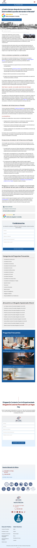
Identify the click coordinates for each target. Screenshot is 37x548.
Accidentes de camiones (9, 263)
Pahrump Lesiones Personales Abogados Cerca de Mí (14, 312)
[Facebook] (12, 512)
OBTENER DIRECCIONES (7, 477)
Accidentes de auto (8, 261)
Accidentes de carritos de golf (10, 265)
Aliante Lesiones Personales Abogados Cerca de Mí (14, 325)
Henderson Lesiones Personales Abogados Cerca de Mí (14, 308)
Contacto (14, 540)
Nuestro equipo (15, 533)
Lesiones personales (8, 287)
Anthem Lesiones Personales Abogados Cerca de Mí (14, 323)
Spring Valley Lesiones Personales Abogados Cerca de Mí (15, 318)
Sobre (14, 529)
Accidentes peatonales (8, 276)
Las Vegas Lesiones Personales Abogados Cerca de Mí (14, 306)
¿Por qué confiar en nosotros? (9, 210)
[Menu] (35, 2)
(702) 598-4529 (19, 4)
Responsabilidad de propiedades (5, 536)
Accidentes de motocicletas (9, 270)
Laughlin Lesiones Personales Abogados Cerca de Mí (14, 314)
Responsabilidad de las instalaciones (11, 295)
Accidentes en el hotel (8, 274)
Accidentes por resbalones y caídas (11, 280)
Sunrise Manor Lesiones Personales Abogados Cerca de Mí (15, 321)
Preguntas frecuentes (7, 31)
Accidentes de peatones (8, 272)
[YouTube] (19, 512)
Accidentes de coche (8, 267)
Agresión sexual (7, 282)
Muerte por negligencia (8, 291)
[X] (17, 512)
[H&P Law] (3, 2)
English (14, 531)
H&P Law (17, 545)
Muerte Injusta (7, 289)
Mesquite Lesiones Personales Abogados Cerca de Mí (14, 310)
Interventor (6, 285)
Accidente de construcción (9, 259)
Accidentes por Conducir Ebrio (10, 278)
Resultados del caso (16, 538)
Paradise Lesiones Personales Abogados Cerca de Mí (14, 316)
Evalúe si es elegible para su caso (11, 19)
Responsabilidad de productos (5, 539)
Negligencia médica (8, 293)
